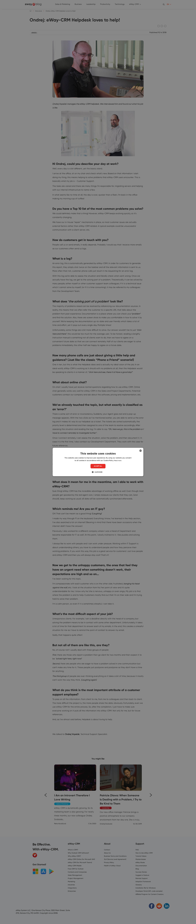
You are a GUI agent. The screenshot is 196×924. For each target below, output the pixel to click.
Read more (117, 460)
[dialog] (98, 462)
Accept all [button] (98, 466)
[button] (98, 472)
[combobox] (140, 451)
